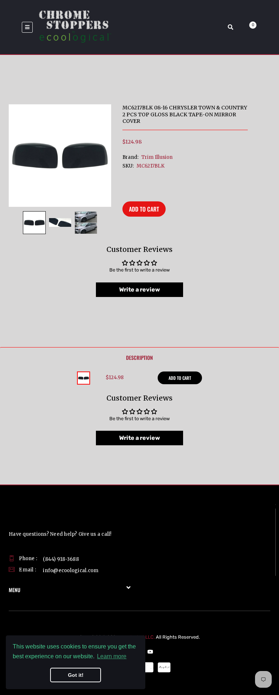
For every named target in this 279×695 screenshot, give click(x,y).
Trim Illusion (157, 157)
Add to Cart (144, 209)
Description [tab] (139, 357)
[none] (34, 222)
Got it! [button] (76, 675)
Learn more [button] (111, 656)
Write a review (139, 289)
